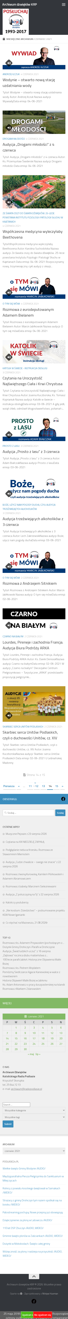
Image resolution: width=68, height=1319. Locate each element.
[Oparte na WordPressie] (21, 1294)
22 (16, 1044)
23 (25, 1044)
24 (34, 1044)
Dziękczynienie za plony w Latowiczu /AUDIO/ (27, 1220)
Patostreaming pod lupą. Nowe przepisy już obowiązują (33, 1212)
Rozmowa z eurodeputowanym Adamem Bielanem (28, 312)
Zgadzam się (28, 1315)
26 (52, 1044)
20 (60, 1038)
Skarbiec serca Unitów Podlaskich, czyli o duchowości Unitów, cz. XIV (30, 735)
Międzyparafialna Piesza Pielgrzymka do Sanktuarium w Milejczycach (33, 1178)
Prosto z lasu (11, 446)
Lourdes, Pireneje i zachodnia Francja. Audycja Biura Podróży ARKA (33, 645)
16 (25, 1038)
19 (52, 1038)
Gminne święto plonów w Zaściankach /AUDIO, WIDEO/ (33, 1236)
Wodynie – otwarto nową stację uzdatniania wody (29, 82)
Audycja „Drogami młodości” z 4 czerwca (28, 147)
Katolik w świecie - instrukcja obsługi (25, 368)
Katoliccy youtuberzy (17, 902)
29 (16, 1049)
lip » (38, 1054)
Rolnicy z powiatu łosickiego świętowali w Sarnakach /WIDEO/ (31, 1190)
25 (42, 1044)
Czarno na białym (13, 636)
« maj (31, 1054)
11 (30, 786)
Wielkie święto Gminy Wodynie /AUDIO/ (24, 1168)
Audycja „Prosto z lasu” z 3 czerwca (31, 451)
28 (7, 1049)
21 (7, 1044)
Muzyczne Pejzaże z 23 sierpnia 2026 (26, 834)
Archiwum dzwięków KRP (19, 4)
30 (25, 1049)
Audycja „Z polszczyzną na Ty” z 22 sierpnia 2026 (32, 894)
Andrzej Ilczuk (11, 74)
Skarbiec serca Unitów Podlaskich (23, 726)
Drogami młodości (14, 139)
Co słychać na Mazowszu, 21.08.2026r (27, 923)
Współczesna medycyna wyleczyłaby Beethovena (33, 234)
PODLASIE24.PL (11, 1161)
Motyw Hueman (50, 1293)
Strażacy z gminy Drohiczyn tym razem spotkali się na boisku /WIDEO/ (32, 1202)
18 (42, 1038)
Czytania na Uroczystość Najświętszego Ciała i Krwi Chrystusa (32, 381)
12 (36, 786)
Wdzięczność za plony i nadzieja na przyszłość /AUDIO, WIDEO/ (32, 1254)
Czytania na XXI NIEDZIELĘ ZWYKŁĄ (25, 842)
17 (34, 1038)
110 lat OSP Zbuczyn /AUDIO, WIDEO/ (23, 1228)
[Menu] (63, 4)
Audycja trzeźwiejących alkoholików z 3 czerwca (33, 521)
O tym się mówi (11, 303)
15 (56, 786)
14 (7, 1038)
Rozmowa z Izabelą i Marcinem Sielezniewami (31, 886)
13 (43, 786)
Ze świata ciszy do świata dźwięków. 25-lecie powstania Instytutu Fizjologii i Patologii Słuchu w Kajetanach (33, 217)
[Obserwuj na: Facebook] (63, 799)
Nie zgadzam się (42, 1315)
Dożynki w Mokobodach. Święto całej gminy (26, 1244)
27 (60, 1044)
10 (34, 1033)
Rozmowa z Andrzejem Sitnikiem (30, 583)
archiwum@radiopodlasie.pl (26, 1089)
